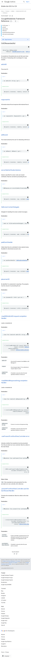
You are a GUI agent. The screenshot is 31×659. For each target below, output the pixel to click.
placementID (5, 279)
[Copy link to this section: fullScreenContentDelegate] (20, 207)
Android (3, 609)
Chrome (3, 611)
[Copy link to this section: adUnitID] (8, 64)
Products (7, 11)
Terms (2, 652)
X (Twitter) (3, 600)
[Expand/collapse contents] (9, 25)
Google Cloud (4, 620)
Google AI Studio (5, 615)
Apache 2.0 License (13, 562)
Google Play (3, 622)
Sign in (27, 1)
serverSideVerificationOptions (11, 170)
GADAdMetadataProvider (18, 51)
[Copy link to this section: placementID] (11, 279)
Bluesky (3, 593)
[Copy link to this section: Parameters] (8, 357)
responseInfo (5, 100)
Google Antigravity (5, 618)
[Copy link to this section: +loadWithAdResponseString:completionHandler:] (8, 383)
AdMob (12, 2)
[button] (15, 39)
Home (2, 11)
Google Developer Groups (7, 577)
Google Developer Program (7, 575)
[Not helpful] (12, 16)
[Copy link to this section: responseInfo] (11, 100)
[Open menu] (2, 1)
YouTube (3, 602)
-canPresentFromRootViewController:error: (15, 436)
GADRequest (27, 347)
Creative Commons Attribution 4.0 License (11, 561)
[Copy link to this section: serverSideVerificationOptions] (22, 170)
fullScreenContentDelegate (10, 207)
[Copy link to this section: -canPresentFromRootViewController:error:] (2, 438)
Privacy (7, 652)
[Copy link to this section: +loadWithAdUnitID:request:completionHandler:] (8, 318)
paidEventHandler (7, 242)
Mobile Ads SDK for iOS (9, 6)
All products (4, 646)
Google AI (3, 643)
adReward (4, 135)
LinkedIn (3, 598)
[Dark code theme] (29, 47)
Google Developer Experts (7, 580)
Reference (5, 12)
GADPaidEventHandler (21, 260)
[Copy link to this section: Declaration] (8, 73)
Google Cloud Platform (6, 641)
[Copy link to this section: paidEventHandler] (14, 242)
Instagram (3, 595)
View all (3, 625)
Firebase (3, 613)
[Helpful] (10, 16)
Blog (2, 591)
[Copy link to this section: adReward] (9, 135)
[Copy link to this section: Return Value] (9, 479)
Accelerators (4, 582)
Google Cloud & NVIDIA (6, 584)
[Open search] (24, 2)
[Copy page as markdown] (15, 21)
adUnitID (4, 64)
